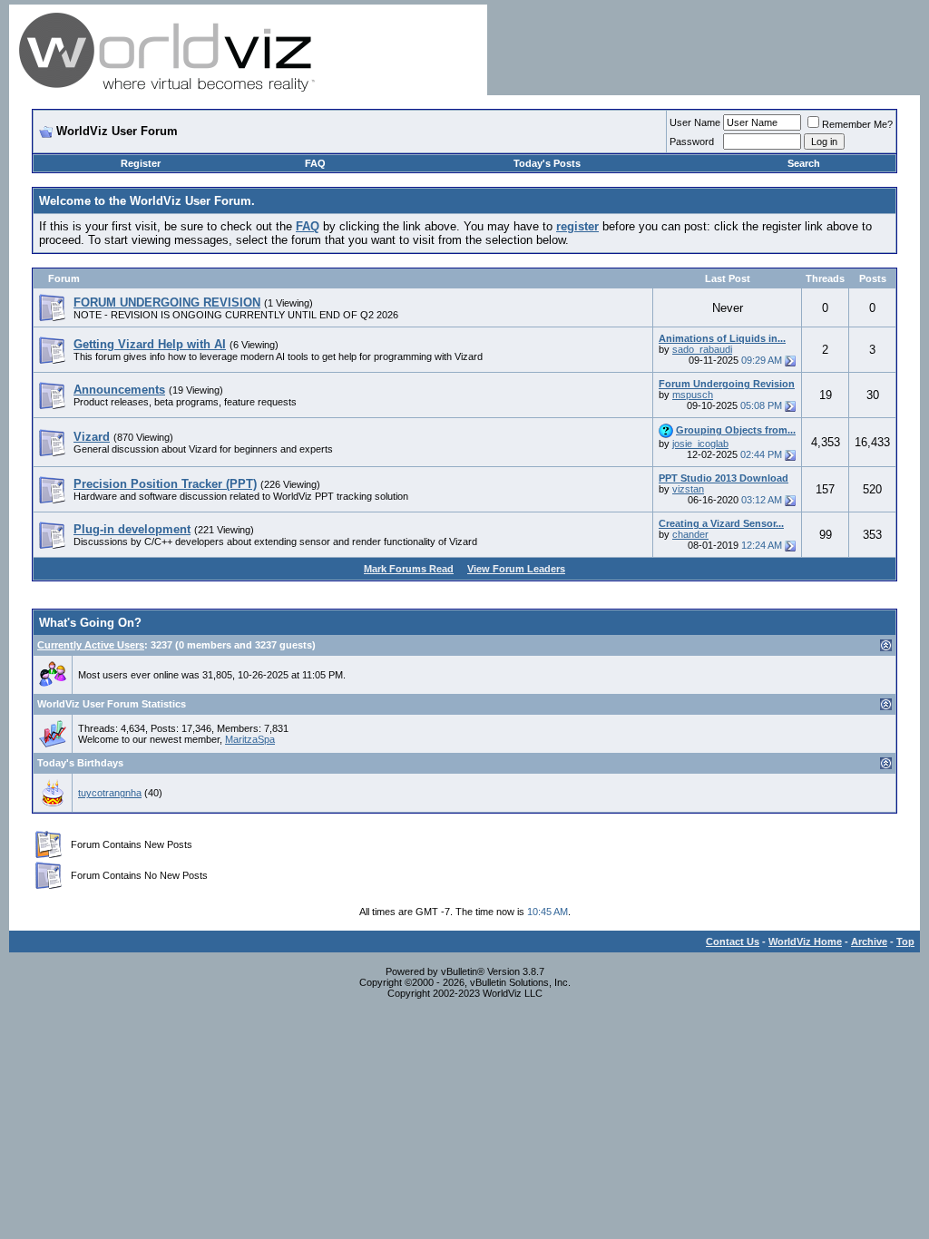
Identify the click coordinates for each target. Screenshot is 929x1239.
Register (141, 163)
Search (803, 163)
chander (690, 534)
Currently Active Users (90, 644)
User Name (695, 122)
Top (905, 941)
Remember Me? (857, 124)
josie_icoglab (700, 443)
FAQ (315, 163)
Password (692, 141)
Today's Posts (547, 163)
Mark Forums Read (409, 568)
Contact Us (732, 941)
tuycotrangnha (110, 792)
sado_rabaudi (702, 349)
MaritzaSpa (250, 739)
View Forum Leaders (516, 568)
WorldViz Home (805, 941)
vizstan (688, 488)
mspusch (692, 394)
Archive (869, 941)
